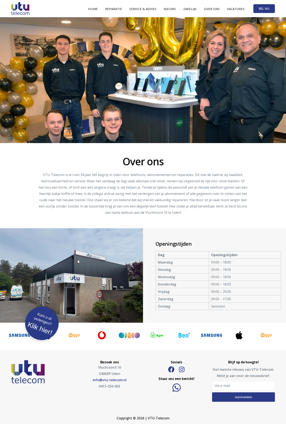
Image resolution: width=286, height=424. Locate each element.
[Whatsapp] (176, 387)
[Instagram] (182, 369)
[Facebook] (171, 369)
